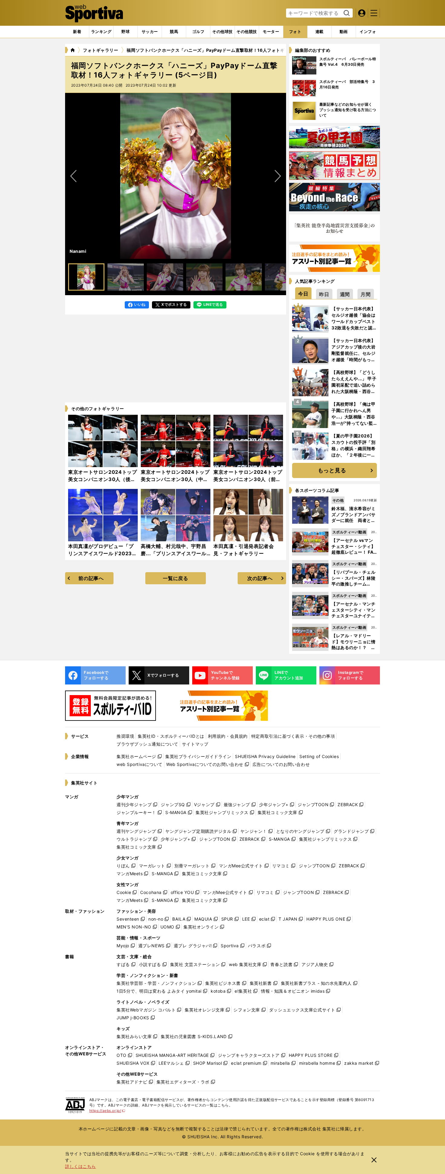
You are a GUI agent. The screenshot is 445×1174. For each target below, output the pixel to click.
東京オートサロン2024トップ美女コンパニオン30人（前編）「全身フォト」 (247, 479)
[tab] (125, 32)
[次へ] (73, 175)
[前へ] (277, 175)
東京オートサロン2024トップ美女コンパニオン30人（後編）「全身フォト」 (102, 479)
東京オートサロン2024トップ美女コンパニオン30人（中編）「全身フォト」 (175, 479)
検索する (346, 13)
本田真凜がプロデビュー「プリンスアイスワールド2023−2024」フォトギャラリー (101, 553)
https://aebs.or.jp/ (107, 1110)
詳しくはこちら (80, 1166)
